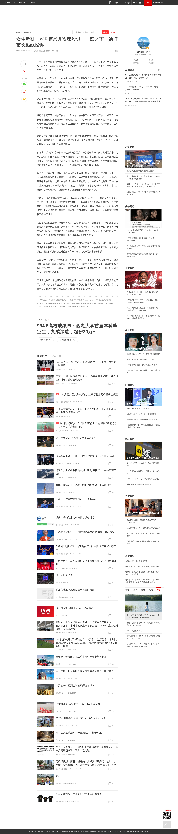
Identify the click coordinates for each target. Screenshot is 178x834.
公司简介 (65, 831)
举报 (116, 51)
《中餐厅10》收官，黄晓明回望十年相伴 (142, 365)
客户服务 (86, 831)
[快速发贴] (24, 64)
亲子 (135, 590)
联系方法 (72, 831)
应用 (14, 3)
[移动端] (111, 2)
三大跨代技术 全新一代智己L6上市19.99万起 (143, 528)
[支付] (134, 2)
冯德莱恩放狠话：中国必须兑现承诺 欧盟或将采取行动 (85, 532)
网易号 (26, 32)
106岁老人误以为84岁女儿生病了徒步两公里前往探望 (89, 394)
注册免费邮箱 (157, 3)
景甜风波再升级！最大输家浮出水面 (140, 359)
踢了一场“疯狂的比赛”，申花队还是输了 (77, 437)
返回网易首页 (45, 340)
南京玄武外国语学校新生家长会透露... (141, 171)
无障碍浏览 (22, 3)
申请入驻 (114, 32)
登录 (147, 3)
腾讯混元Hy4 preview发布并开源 (139, 484)
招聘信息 (79, 831)
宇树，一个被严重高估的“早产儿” (139, 408)
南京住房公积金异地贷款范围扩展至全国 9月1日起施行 (85, 671)
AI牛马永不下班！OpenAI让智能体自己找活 (143, 479)
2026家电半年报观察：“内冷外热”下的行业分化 (81, 718)
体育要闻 (129, 268)
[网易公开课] (118, 2)
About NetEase (56, 831)
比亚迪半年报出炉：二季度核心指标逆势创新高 (81, 656)
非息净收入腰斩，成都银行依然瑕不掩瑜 (142, 419)
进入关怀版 (31, 3)
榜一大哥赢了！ (64, 575)
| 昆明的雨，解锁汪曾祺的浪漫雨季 (142, 567)
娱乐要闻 (129, 330)
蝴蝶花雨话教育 (44, 51)
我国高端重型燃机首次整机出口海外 (75, 589)
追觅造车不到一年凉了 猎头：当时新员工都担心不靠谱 (85, 456)
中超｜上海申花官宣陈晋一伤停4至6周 (76, 499)
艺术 (151, 590)
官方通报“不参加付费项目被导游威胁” (141, 639)
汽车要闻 (129, 496)
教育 (158, 590)
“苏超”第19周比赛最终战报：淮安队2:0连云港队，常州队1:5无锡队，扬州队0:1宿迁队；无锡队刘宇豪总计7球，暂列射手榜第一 (86, 643)
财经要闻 (129, 385)
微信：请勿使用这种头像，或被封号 (75, 517)
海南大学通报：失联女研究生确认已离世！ (79, 794)
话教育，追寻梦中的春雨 (143, 55)
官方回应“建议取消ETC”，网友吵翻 (75, 607)
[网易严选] (127, 2)
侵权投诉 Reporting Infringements (138, 831)
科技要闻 (129, 439)
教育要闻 (129, 147)
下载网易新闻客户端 (67, 340)
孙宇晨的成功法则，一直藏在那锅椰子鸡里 (79, 732)
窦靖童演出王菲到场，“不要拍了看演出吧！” (143, 354)
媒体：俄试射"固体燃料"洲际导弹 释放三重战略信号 (83, 484)
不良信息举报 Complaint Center (108, 831)
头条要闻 (129, 206)
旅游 (127, 590)
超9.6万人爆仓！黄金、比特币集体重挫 (141, 414)
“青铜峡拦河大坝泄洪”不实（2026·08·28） (78, 703)
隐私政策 (93, 831)
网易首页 (8, 3)
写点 (58, 776)
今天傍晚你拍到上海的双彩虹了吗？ (75, 685)
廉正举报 (122, 831)
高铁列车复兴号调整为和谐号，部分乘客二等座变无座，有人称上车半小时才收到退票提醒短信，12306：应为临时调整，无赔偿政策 (87, 625)
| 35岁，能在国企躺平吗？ (137, 561)
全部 (159, 70)
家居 (143, 590)
